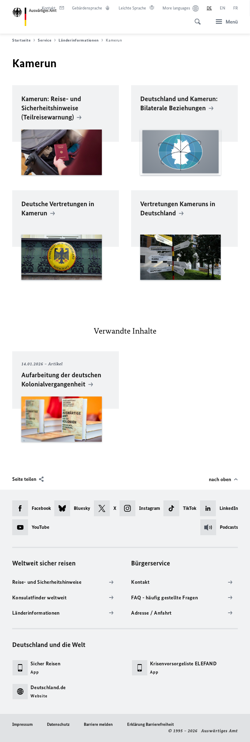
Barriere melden (98, 724)
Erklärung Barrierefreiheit (150, 724)
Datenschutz (58, 724)
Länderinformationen (78, 40)
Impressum (22, 724)
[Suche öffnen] (195, 18)
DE (209, 8)
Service (44, 40)
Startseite (21, 40)
